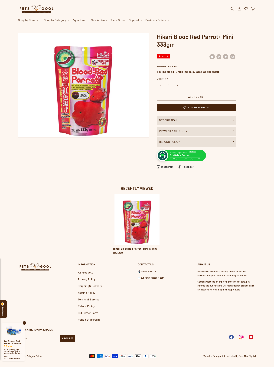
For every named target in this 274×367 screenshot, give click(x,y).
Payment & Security (173, 131)
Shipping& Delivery (90, 286)
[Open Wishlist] (246, 8)
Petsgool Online (34, 356)
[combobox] (133, 27)
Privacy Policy (86, 279)
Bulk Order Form (88, 313)
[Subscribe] (67, 338)
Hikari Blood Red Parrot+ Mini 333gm (135, 248)
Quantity (162, 78)
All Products (85, 272)
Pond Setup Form (89, 319)
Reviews (2, 311)
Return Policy (86, 306)
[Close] (196, 26)
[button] (29, 20)
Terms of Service (88, 299)
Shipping (182, 71)
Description (168, 120)
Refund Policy (169, 142)
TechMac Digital (247, 356)
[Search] (188, 27)
